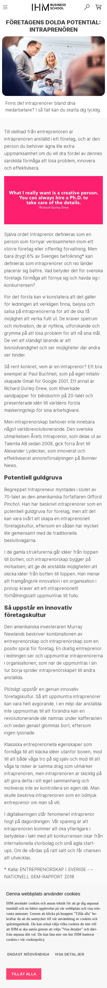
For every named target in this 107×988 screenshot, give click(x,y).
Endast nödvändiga (28, 954)
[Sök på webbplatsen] (87, 7)
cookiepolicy (35, 940)
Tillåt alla (23, 974)
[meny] (6, 7)
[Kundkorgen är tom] (98, 7)
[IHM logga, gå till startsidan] (47, 7)
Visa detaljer (69, 954)
